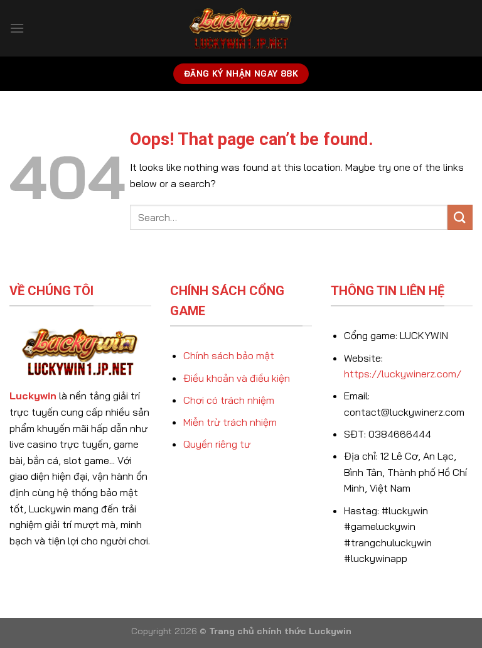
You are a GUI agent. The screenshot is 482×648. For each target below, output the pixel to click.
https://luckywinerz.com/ (402, 373)
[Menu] (16, 28)
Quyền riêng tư (216, 444)
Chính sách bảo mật (228, 355)
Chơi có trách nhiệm (228, 400)
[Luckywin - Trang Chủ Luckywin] (241, 29)
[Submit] (460, 217)
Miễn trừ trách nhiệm (230, 422)
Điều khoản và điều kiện (236, 378)
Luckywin (32, 395)
